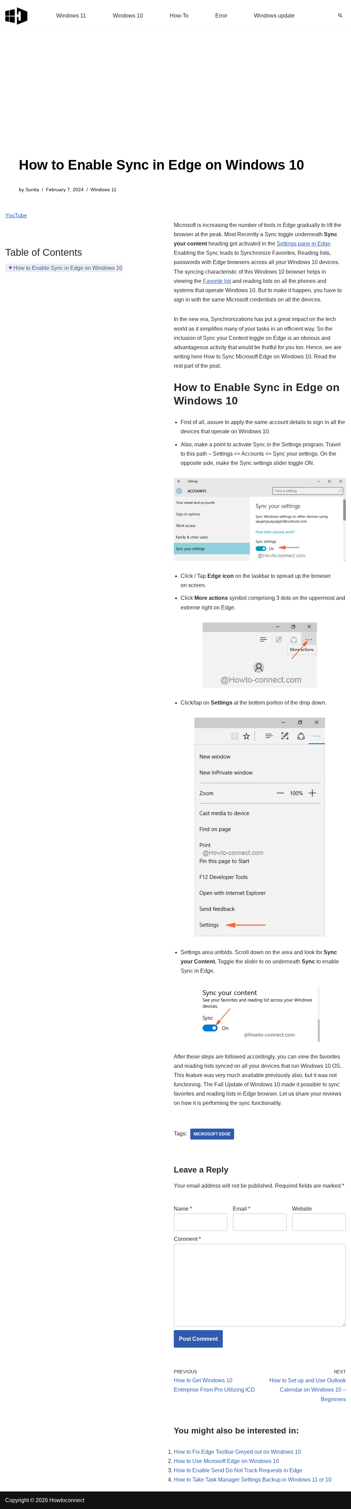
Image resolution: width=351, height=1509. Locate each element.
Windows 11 (71, 16)
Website (302, 1209)
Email (241, 1209)
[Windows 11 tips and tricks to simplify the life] (16, 15)
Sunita (32, 189)
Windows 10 (128, 16)
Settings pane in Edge (303, 244)
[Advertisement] (161, 103)
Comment (187, 1239)
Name (183, 1209)
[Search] (340, 15)
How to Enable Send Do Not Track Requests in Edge (238, 1470)
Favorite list (217, 281)
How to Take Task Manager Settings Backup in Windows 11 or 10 (252, 1480)
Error (221, 16)
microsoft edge (212, 1134)
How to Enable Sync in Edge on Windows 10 (67, 268)
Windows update (274, 16)
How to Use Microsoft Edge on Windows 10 (226, 1461)
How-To (179, 16)
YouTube (16, 215)
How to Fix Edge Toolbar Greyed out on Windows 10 (237, 1452)
